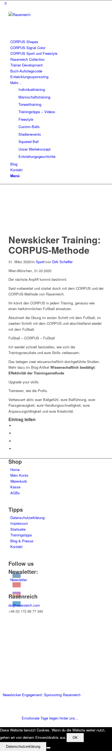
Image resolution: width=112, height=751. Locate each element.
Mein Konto (19, 475)
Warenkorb (18, 481)
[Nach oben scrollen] (1, 724)
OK (75, 738)
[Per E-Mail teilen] (15, 448)
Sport (40, 261)
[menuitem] (57, 41)
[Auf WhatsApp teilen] (15, 441)
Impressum (19, 523)
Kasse (15, 486)
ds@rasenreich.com (24, 605)
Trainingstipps (21, 534)
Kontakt (16, 546)
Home (15, 469)
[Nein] (48, 748)
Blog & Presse (21, 540)
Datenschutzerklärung (27, 517)
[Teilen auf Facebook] (15, 425)
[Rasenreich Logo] (49, 14)
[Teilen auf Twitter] (15, 433)
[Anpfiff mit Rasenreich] (34, 231)
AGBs (15, 492)
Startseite (18, 529)
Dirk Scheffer (62, 261)
